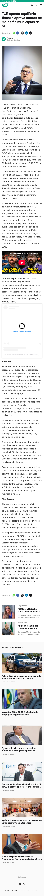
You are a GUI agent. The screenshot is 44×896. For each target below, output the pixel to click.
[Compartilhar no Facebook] (17, 33)
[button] (32, 5)
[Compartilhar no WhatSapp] (14, 33)
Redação (10, 38)
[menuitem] (22, 877)
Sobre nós (22, 877)
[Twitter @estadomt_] (24, 884)
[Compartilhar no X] (22, 33)
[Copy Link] (30, 33)
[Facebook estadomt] (20, 884)
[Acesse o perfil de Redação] (4, 39)
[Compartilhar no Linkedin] (26, 33)
